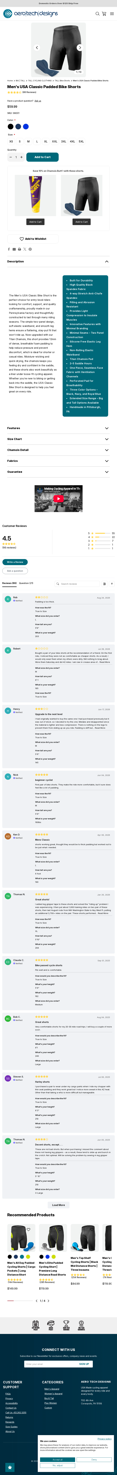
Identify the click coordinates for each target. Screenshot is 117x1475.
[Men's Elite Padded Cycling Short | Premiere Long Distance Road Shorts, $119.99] (53, 1238)
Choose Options (21, 1248)
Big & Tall (49, 1398)
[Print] (19, 249)
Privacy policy (105, 1439)
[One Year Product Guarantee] (81, 1325)
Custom (48, 1407)
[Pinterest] (30, 249)
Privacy (9, 1398)
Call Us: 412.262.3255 (15, 1412)
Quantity (11, 149)
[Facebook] (8, 249)
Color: (11, 120)
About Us (10, 1431)
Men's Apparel (51, 1389)
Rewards (9, 1422)
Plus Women (50, 1403)
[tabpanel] (21, 1258)
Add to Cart (35, 221)
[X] (24, 249)
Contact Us (10, 1408)
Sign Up (84, 1364)
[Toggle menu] (112, 14)
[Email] (14, 249)
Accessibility (11, 1403)
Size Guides (11, 1426)
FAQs (8, 1393)
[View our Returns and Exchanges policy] (35, 1325)
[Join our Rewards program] (66, 1325)
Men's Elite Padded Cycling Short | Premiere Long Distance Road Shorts (52, 1268)
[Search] (98, 14)
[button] (112, 584)
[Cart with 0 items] (104, 14)
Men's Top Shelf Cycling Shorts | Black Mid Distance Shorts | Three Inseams (84, 1263)
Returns (9, 1417)
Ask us (38, 100)
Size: (11, 134)
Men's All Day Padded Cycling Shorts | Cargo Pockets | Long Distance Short (21, 1268)
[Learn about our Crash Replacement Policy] (51, 1325)
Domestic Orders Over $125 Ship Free (58, 3)
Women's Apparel (53, 1393)
